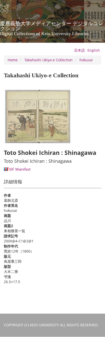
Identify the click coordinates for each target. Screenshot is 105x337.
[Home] (7, 8)
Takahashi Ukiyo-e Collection (48, 59)
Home (13, 59)
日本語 (79, 50)
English (93, 50)
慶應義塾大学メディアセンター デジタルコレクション (51, 25)
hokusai (86, 59)
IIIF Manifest (20, 169)
